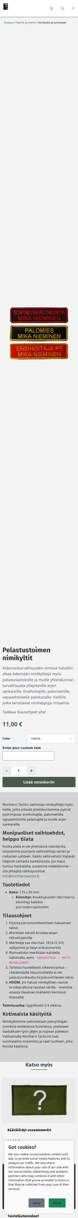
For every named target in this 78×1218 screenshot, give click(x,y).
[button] (62, 8)
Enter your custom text (21, 748)
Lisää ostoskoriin (39, 782)
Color (6, 738)
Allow (57, 1203)
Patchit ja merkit (26, 22)
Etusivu (8, 22)
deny (36, 1203)
